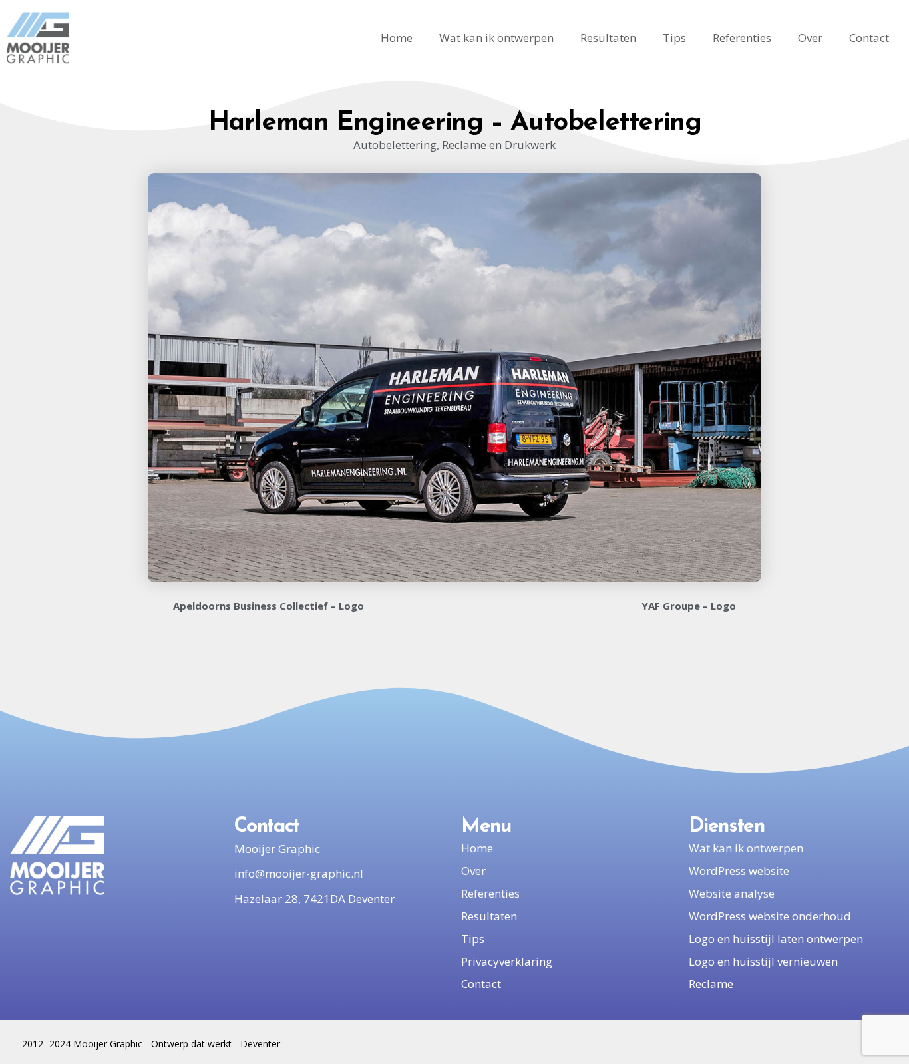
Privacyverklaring (506, 961)
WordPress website (739, 870)
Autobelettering (395, 144)
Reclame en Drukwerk (499, 144)
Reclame (711, 983)
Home (397, 37)
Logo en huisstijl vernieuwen (763, 961)
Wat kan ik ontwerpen (496, 37)
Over (810, 37)
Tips (674, 37)
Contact (869, 37)
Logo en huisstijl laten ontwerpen (776, 938)
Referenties (742, 37)
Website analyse (732, 893)
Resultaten (608, 37)
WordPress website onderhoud (770, 916)
